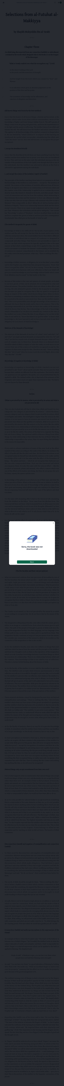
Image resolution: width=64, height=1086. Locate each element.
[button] (53, 523)
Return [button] (32, 562)
